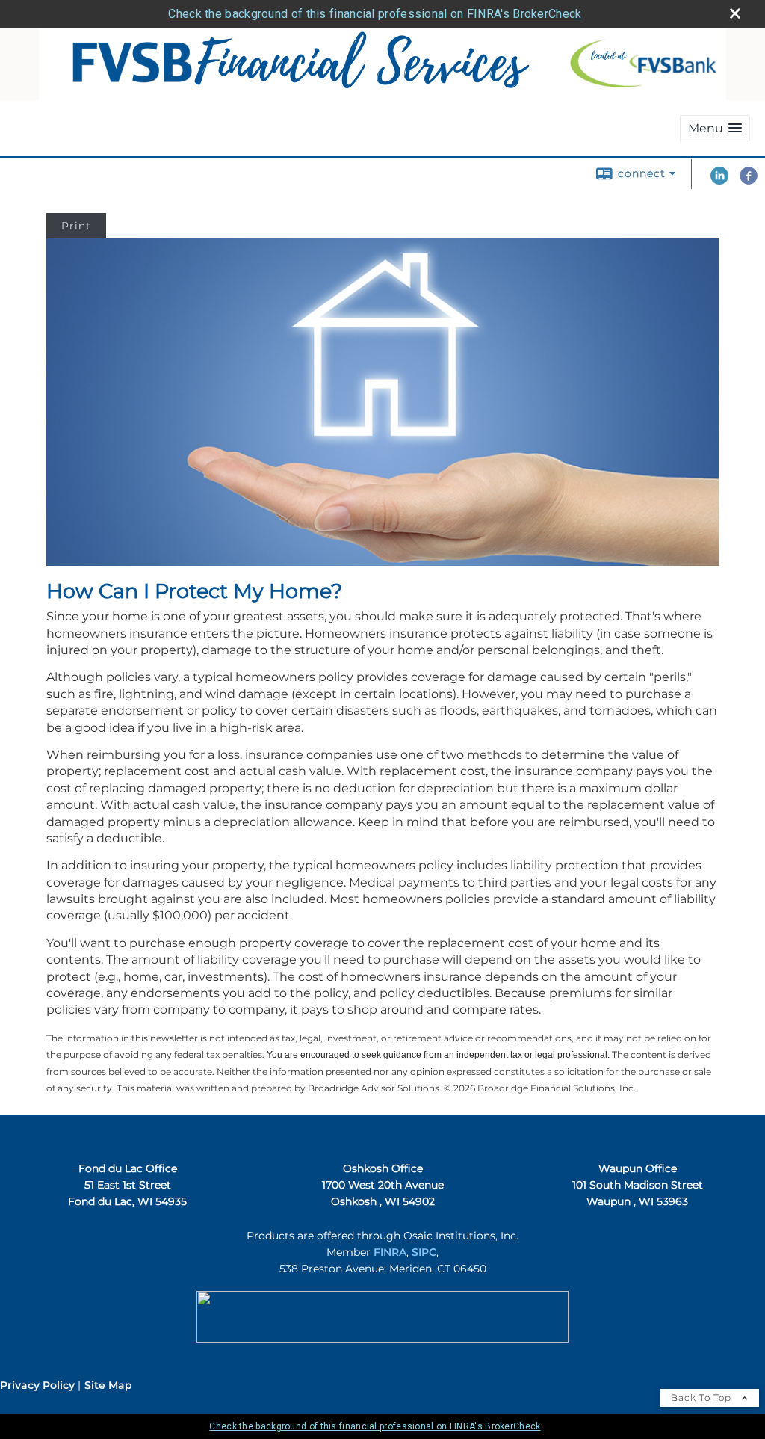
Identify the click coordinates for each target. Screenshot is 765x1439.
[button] (715, 128)
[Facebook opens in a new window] (749, 181)
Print (76, 225)
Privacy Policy (37, 1385)
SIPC (424, 1252)
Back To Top (702, 1397)
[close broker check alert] (735, 13)
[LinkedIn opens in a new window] (719, 181)
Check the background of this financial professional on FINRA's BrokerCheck (374, 14)
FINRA (390, 1252)
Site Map (108, 1385)
